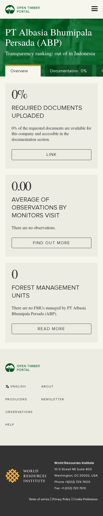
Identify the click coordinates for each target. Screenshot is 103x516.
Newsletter (52, 399)
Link (51, 154)
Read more (51, 329)
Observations (19, 412)
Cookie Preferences (85, 499)
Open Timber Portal (22, 9)
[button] (15, 387)
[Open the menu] (94, 8)
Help (9, 424)
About (47, 386)
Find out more (51, 243)
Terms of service (39, 499)
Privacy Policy (61, 499)
